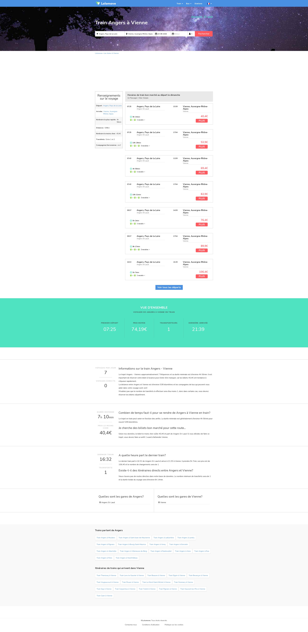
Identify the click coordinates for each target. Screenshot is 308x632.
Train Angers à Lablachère (164, 538)
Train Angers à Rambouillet (161, 551)
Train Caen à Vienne (104, 596)
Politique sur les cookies (174, 625)
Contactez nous (131, 625)
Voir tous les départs (169, 287)
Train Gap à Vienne (104, 589)
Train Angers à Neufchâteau (127, 558)
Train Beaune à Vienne (156, 575)
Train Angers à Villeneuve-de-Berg (133, 551)
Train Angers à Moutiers (106, 538)
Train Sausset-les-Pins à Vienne (192, 589)
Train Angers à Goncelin (178, 544)
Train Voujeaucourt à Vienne (108, 582)
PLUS (202, 120)
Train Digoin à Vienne (177, 575)
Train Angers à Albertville (106, 551)
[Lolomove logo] (106, 3)
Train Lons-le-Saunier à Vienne (132, 575)
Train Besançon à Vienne (198, 575)
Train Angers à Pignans (105, 544)
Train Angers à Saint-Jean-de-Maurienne (134, 538)
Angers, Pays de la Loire (112, 106)
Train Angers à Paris (104, 558)
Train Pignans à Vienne (168, 589)
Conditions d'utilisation (150, 625)
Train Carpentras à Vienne (125, 589)
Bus (187, 3)
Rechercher (203, 33)
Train (179, 3)
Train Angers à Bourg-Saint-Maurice (132, 544)
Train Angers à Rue (201, 551)
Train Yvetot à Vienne (147, 589)
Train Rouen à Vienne (130, 582)
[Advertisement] (154, 72)
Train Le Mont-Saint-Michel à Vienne (156, 582)
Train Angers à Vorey (157, 544)
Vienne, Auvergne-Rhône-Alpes (110, 112)
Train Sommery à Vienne (183, 582)
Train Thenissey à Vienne (106, 575)
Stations (198, 3)
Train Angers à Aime (183, 551)
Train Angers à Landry (185, 538)
